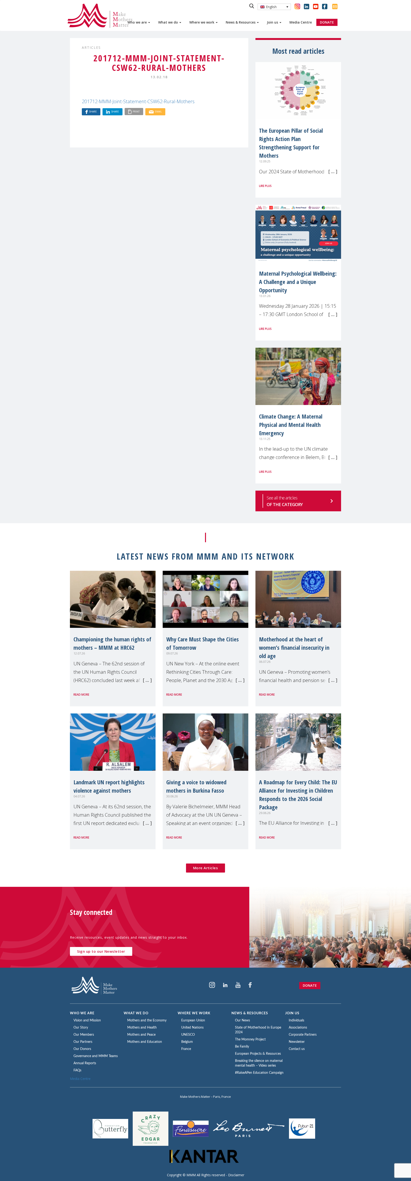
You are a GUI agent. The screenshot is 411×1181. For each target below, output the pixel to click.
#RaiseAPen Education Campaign (259, 1072)
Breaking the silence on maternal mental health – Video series (259, 1063)
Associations (298, 1027)
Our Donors (82, 1049)
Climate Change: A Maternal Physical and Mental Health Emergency (290, 424)
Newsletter (297, 1042)
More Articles (205, 867)
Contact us (297, 1049)
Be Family (242, 1046)
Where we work (202, 22)
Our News (242, 1020)
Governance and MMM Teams (95, 1056)
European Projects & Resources (258, 1053)
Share (93, 111)
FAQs (77, 1070)
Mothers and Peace (141, 1034)
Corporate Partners (303, 1034)
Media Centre (300, 22)
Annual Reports (84, 1063)
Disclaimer (236, 1175)
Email (158, 111)
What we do (168, 22)
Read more (81, 695)
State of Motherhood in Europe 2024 (258, 1030)
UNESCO (188, 1034)
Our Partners (82, 1042)
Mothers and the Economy (146, 1020)
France (186, 1049)
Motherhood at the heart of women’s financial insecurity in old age (294, 647)
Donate (310, 985)
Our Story (80, 1027)
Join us (273, 22)
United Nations (192, 1027)
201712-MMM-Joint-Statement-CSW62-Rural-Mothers (138, 101)
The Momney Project (250, 1039)
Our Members (83, 1034)
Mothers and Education (144, 1042)
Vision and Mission (87, 1020)
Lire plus (265, 186)
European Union (193, 1020)
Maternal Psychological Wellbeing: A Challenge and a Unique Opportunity (298, 281)
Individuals (296, 1020)
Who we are (137, 22)
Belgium (187, 1042)
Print (136, 111)
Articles (91, 47)
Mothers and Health (142, 1027)
